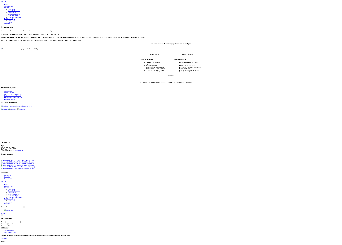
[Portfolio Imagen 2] (17, 162)
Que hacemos (8, 91)
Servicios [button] (6, 7)
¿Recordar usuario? (9, 230)
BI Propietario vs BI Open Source (13, 97)
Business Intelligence (14, 14)
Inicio (5, 4)
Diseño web (11, 9)
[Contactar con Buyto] (5, 109)
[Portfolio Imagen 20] (18, 167)
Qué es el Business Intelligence (13, 94)
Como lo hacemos (9, 92)
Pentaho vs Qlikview (10, 99)
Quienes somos (8, 6)
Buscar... (3, 207)
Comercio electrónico (14, 11)
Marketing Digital (13, 12)
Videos (10, 22)
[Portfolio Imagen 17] (17, 165)
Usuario (3, 222)
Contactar (7, 23)
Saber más (4, 238)
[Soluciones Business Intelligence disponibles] (16, 106)
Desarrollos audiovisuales (15, 17)
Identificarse (4, 227)
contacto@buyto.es (17, 150)
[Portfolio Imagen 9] (18, 163)
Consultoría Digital (13, 15)
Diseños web (11, 20)
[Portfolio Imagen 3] (17, 168)
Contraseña (4, 224)
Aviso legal (7, 175)
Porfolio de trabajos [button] (9, 19)
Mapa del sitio (8, 178)
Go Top (3, 213)
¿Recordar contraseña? (10, 232)
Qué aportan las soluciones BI (12, 96)
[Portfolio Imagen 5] (17, 160)
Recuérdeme (4, 226)
